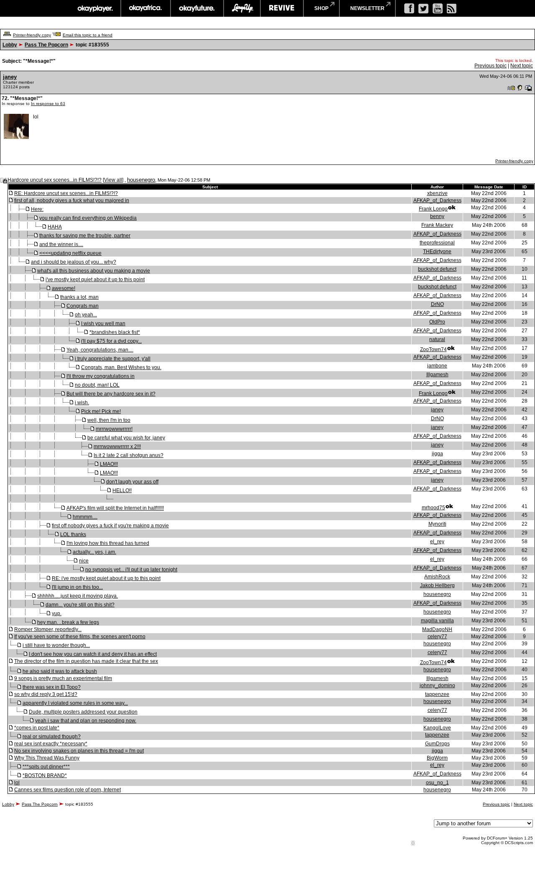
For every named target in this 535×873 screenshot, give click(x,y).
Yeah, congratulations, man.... (99, 350)
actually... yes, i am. (94, 552)
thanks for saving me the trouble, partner (84, 236)
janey (10, 77)
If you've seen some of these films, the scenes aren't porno (79, 636)
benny (437, 216)
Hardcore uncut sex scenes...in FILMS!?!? (55, 180)
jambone (437, 366)
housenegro (141, 180)
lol (17, 783)
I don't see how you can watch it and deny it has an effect (93, 654)
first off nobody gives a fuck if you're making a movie (110, 526)
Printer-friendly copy (32, 35)
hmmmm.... (85, 517)
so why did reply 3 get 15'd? (45, 694)
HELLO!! (122, 490)
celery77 (437, 636)
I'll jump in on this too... (77, 587)
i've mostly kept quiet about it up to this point (95, 279)
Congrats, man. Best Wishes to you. (121, 367)
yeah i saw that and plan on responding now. (85, 721)
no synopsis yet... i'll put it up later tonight (131, 570)
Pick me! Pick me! (101, 411)
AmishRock (437, 577)
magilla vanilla (437, 621)
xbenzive (437, 193)
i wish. (82, 403)
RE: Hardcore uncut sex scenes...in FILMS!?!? (66, 193)
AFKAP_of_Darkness (437, 200)
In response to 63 (48, 103)
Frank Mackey (437, 225)
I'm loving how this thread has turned (107, 543)
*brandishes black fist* (114, 332)
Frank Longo (433, 209)
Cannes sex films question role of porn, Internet (67, 790)
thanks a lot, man (79, 297)
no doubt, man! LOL (97, 385)
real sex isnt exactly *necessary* (50, 744)
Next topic (521, 66)
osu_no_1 (437, 783)
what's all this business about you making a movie (93, 271)
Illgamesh (437, 374)
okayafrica (145, 8)
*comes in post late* (36, 728)
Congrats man (82, 306)
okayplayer (94, 8)
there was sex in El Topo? (52, 687)
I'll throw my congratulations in (100, 376)
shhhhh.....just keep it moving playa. (77, 596)
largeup (242, 8)
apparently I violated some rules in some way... (75, 703)
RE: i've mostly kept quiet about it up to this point (106, 578)
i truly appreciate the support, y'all (112, 359)
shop (321, 8)
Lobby (10, 45)
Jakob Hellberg (437, 585)
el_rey (437, 541)
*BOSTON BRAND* (45, 775)
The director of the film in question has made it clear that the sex (86, 661)
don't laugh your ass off (132, 482)
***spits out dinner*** (46, 767)
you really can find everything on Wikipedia (88, 218)
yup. (56, 613)
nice (84, 561)
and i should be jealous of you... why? (73, 262)
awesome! (63, 288)
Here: (37, 209)
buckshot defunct (437, 269)
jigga (437, 454)
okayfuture (197, 8)
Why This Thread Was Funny (46, 758)
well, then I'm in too (108, 420)
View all (113, 180)
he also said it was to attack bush (60, 671)
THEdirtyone (437, 251)
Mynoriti (437, 524)
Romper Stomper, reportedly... (48, 629)
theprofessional (437, 243)
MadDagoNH (437, 629)
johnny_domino (437, 685)
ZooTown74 (433, 349)
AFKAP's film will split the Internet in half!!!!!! (115, 508)
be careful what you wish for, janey (126, 438)
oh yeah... (86, 315)
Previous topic (490, 66)
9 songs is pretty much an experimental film (63, 678)
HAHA (55, 227)
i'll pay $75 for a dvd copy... (111, 341)
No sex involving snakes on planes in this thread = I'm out (79, 751)
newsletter (367, 8)
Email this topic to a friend (87, 35)
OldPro (437, 322)
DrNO (437, 304)
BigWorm (437, 758)
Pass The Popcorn (46, 45)
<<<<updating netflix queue (70, 253)
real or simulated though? (52, 736)
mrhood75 (433, 508)
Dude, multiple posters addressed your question (83, 712)
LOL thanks (73, 534)
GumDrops (437, 744)
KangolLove (437, 728)
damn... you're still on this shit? (80, 605)
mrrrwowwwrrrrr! (114, 429)
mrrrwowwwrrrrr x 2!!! (117, 446)
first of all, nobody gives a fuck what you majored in (71, 200)
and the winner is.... (61, 244)
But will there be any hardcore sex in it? (110, 394)
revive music (282, 8)
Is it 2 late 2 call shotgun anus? (128, 455)
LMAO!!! (109, 464)
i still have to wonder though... (56, 645)
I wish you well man (103, 323)
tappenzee (437, 694)
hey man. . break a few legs (68, 622)
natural (437, 339)
